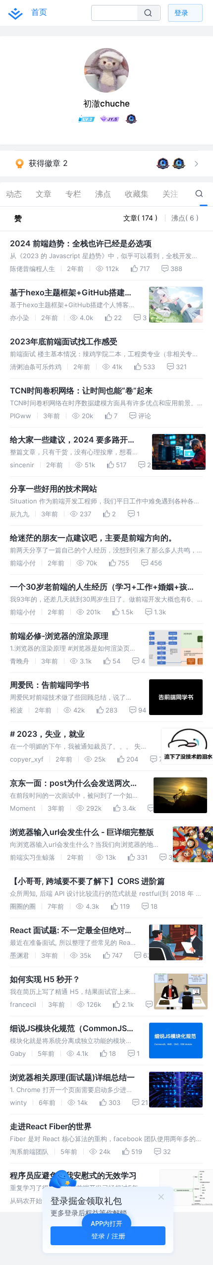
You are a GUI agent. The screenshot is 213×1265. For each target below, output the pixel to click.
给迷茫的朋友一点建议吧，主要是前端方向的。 (93, 538)
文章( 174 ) (141, 218)
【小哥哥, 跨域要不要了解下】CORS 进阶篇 (87, 881)
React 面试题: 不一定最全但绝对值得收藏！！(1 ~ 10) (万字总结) (71, 930)
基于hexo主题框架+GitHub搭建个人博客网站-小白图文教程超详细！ (71, 292)
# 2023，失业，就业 (47, 734)
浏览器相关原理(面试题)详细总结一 (72, 1077)
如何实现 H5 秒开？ (45, 979)
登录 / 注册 (108, 1235)
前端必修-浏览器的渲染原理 (59, 636)
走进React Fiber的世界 (51, 1126)
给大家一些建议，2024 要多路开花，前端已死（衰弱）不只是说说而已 (73, 440)
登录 (181, 12)
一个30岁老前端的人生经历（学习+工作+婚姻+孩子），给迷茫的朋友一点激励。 (98, 587)
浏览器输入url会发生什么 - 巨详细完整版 (82, 832)
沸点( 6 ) (185, 218)
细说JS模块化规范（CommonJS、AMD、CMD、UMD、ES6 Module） (72, 1028)
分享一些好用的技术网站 (53, 489)
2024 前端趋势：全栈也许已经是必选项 (81, 243)
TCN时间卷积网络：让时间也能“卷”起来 (81, 390)
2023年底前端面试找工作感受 (63, 341)
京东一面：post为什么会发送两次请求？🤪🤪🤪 (74, 783)
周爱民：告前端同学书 (49, 685)
